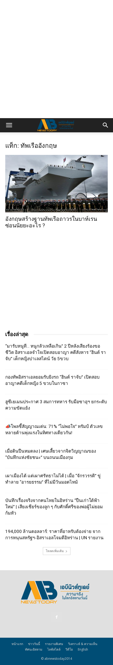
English (83, 649)
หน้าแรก (17, 644)
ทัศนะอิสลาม (33, 649)
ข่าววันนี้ (34, 644)
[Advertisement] (56, 59)
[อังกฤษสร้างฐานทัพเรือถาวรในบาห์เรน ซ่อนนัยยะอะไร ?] (56, 183)
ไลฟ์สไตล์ (53, 649)
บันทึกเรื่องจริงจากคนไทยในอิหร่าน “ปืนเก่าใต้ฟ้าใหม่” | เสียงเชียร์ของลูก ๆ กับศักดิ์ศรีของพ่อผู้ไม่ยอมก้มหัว (54, 507)
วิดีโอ (69, 649)
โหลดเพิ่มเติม (55, 551)
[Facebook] (56, 617)
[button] (9, 125)
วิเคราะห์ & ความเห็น (82, 644)
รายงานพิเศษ (54, 644)
